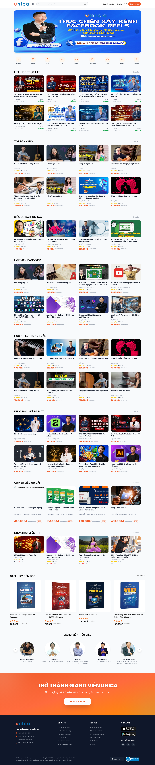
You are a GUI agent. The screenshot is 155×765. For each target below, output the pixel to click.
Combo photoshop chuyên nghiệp (28, 508)
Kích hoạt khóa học (64, 734)
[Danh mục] (33, 4)
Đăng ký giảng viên (96, 727)
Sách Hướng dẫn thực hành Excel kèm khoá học (60, 509)
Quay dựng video (95, 737)
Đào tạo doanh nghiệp (97, 734)
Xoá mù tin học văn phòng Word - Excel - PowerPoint (92, 509)
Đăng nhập (134, 4)
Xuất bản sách (94, 741)
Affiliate (92, 744)
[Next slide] (137, 31)
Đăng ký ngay (77, 702)
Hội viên (119, 4)
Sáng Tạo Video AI (118, 508)
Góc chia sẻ (62, 737)
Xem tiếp (136, 72)
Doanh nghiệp (108, 4)
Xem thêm (139, 575)
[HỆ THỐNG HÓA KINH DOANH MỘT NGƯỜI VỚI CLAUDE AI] (77, 31)
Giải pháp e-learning (96, 731)
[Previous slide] (18, 31)
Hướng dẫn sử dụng (64, 731)
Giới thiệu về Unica (64, 727)
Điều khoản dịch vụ (64, 741)
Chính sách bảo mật (64, 744)
